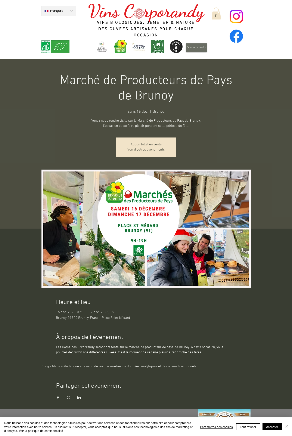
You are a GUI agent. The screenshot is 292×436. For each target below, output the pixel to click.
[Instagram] (236, 16)
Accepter (272, 427)
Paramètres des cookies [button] (216, 427)
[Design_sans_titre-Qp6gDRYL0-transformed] (176, 46)
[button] (216, 13)
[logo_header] (120, 46)
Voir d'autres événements (146, 150)
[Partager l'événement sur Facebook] (58, 397)
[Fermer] (286, 427)
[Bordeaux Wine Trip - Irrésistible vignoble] (139, 46)
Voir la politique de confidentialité (41, 431)
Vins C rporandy (146, 11)
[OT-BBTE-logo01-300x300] (101, 46)
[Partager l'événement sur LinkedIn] (79, 397)
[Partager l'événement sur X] (68, 397)
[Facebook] (236, 36)
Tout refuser (248, 427)
